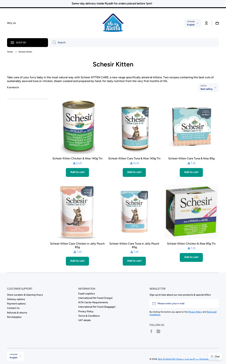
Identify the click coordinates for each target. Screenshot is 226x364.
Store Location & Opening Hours (25, 294)
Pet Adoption (14, 317)
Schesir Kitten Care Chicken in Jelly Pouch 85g (77, 245)
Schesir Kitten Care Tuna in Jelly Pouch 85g (134, 245)
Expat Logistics (86, 293)
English (191, 24)
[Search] (53, 42)
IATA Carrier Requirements (93, 302)
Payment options (16, 303)
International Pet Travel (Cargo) (95, 298)
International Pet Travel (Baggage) (96, 306)
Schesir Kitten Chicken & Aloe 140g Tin (77, 158)
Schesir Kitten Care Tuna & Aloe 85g (191, 158)
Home (10, 52)
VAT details (84, 320)
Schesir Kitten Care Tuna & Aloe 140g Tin (134, 158)
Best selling (206, 88)
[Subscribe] (214, 303)
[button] (217, 23)
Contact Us (13, 308)
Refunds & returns (17, 312)
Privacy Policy (86, 311)
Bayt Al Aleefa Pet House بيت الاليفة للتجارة (179, 359)
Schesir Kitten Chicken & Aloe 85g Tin (191, 243)
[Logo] (113, 23)
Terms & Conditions (89, 315)
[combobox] (134, 42)
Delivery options (16, 299)
